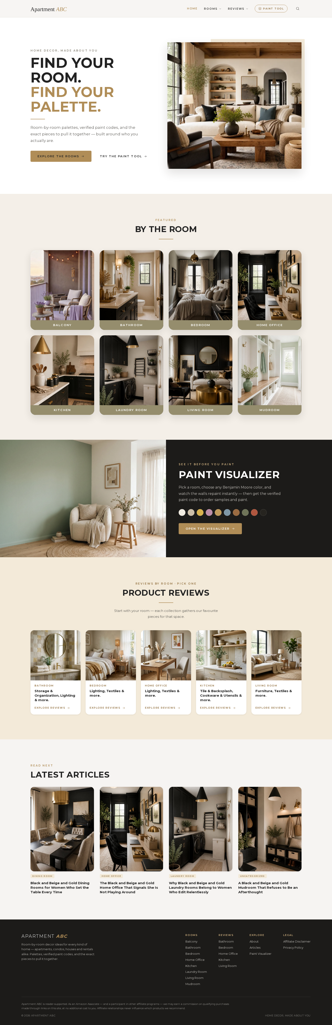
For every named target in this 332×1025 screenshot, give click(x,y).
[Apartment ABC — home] (51, 8)
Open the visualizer (208, 528)
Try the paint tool (121, 156)
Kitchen (191, 965)
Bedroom (192, 953)
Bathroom (193, 947)
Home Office (195, 959)
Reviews (236, 8)
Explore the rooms (58, 156)
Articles (255, 947)
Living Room (194, 978)
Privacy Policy (293, 947)
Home (192, 8)
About (254, 941)
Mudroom (192, 984)
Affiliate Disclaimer (297, 941)
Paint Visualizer (260, 953)
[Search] (298, 8)
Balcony (191, 941)
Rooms (210, 8)
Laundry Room (196, 971)
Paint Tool (273, 8)
